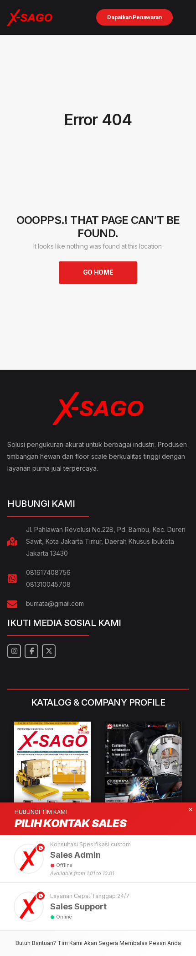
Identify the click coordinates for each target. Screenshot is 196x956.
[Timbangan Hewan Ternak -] (29, 17)
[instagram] (14, 651)
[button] (98, 858)
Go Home (98, 272)
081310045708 (48, 584)
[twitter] (49, 651)
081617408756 (48, 572)
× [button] (190, 810)
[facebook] (31, 651)
